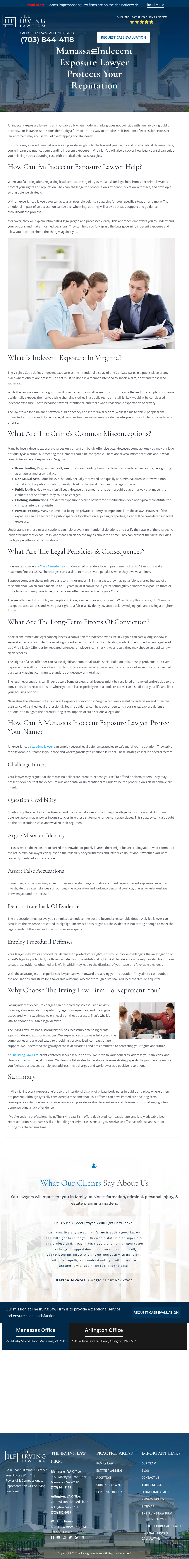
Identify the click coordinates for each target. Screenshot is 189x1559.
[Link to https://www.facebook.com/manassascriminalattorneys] (52, 1537)
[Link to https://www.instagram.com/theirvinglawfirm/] (64, 1537)
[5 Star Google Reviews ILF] (142, 21)
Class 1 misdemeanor (55, 566)
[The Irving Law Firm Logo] (24, 13)
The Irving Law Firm (24, 1055)
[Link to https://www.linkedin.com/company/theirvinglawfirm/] (82, 1537)
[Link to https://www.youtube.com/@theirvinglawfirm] (58, 1537)
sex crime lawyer (41, 747)
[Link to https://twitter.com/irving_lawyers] (70, 1537)
